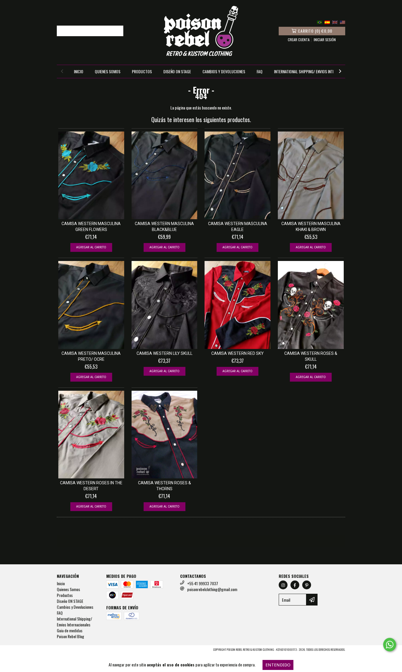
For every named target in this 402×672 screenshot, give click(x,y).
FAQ (260, 71)
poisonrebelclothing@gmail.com (212, 589)
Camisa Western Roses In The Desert (91, 485)
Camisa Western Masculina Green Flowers (91, 226)
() (315, 31)
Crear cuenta (299, 39)
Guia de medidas (69, 630)
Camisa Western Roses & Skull (310, 356)
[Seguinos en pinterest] (306, 584)
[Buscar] (117, 31)
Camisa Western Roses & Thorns (164, 485)
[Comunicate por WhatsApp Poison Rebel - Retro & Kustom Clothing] (389, 644)
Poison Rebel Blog (70, 636)
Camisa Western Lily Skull (164, 353)
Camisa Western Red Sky (237, 353)
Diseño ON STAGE (177, 71)
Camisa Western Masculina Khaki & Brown (310, 226)
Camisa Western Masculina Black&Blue (164, 226)
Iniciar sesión (325, 39)
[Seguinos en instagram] (283, 584)
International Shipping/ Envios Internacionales (315, 71)
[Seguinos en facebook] (294, 584)
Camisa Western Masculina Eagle (237, 226)
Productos (142, 71)
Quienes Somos (107, 71)
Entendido (277, 665)
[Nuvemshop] (82, 651)
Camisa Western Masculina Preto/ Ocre (91, 356)
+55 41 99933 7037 (202, 583)
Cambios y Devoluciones (223, 71)
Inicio (78, 71)
